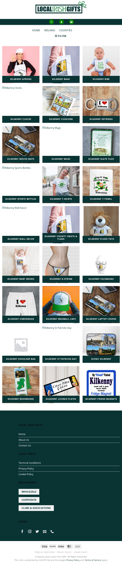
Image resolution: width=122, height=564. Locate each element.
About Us (24, 439)
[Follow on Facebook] (22, 531)
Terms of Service (93, 560)
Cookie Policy (26, 474)
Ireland (49, 30)
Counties (65, 30)
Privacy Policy (26, 468)
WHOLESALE (29, 491)
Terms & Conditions (30, 462)
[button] (51, 21)
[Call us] (52, 531)
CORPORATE (29, 499)
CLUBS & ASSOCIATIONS (36, 508)
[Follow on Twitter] (37, 531)
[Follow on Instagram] (29, 531)
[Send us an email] (44, 531)
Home (36, 30)
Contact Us (25, 445)
